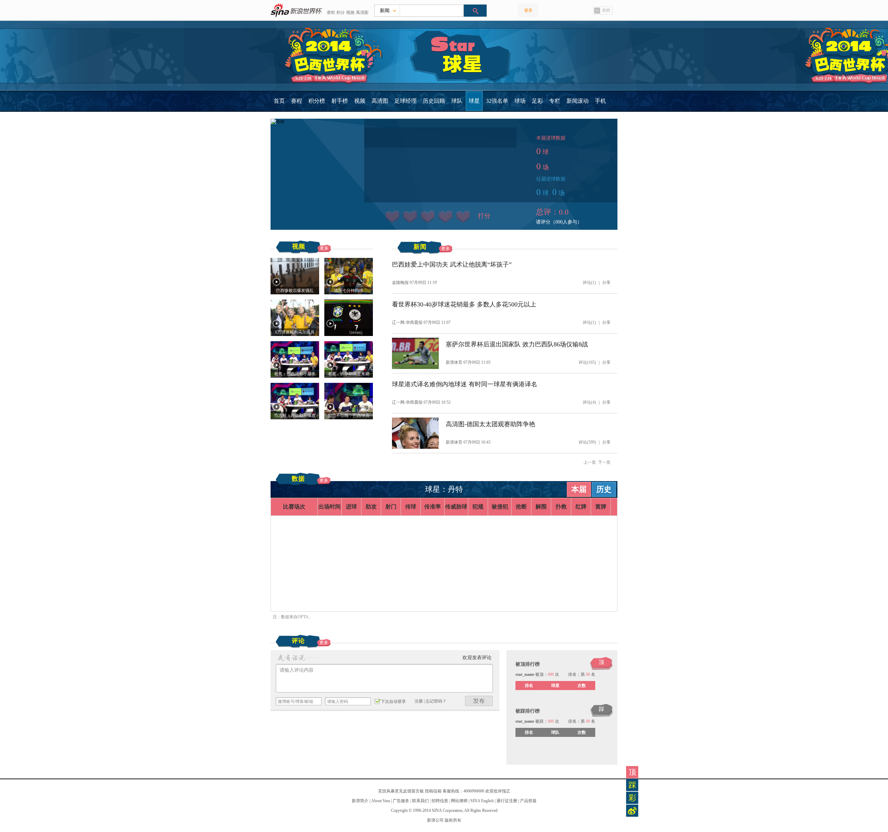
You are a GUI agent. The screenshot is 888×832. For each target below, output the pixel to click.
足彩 (537, 101)
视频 (350, 12)
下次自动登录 (393, 701)
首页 (279, 101)
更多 (324, 248)
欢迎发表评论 (477, 657)
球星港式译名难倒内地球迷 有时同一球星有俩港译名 (464, 384)
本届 (579, 489)
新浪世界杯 (296, 10)
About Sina (380, 800)
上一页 (589, 462)
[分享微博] (632, 811)
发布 (479, 701)
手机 (600, 101)
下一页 (604, 462)
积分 (340, 12)
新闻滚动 (577, 101)
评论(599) (587, 442)
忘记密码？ (436, 701)
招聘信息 (440, 800)
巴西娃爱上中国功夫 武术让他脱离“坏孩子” (452, 264)
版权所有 (453, 820)
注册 (419, 701)
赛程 (331, 12)
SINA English (482, 800)
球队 (456, 101)
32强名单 (497, 101)
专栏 (554, 101)
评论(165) (587, 362)
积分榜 (316, 101)
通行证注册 (506, 800)
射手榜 (339, 101)
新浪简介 (360, 800)
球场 (520, 101)
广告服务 (401, 800)
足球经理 (405, 101)
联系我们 (420, 800)
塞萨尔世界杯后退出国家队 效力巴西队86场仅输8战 (517, 344)
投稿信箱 (433, 791)
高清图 (362, 12)
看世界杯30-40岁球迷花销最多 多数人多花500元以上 (464, 304)
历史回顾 (434, 101)
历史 (604, 489)
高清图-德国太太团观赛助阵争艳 (490, 424)
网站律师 (459, 800)
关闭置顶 (602, 11)
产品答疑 (528, 800)
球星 (474, 101)
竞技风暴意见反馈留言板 (401, 791)
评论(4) (589, 402)
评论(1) (589, 282)
